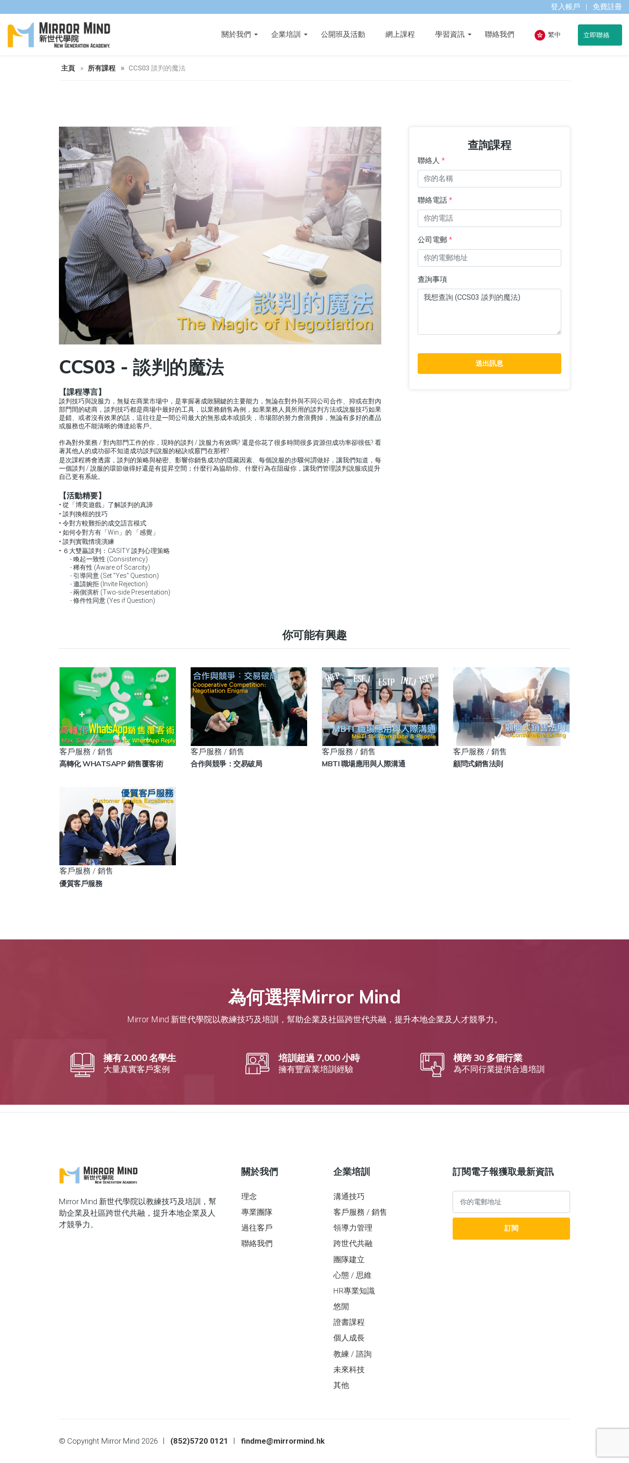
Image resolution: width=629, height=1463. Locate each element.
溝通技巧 (349, 1196)
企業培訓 (286, 34)
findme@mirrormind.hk (283, 1441)
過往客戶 (257, 1227)
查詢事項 (432, 279)
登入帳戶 (565, 6)
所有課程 (102, 68)
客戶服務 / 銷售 (360, 1212)
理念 (249, 1196)
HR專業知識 (354, 1290)
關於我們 (236, 34)
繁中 (554, 34)
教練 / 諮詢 (352, 1353)
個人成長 (349, 1337)
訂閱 (511, 1228)
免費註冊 (607, 6)
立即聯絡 (597, 35)
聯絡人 (431, 160)
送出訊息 (489, 363)
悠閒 (341, 1306)
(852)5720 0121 (199, 1441)
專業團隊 (257, 1212)
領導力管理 (353, 1227)
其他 (341, 1385)
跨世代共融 (353, 1243)
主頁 (68, 68)
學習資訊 (450, 34)
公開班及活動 (343, 34)
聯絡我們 (499, 34)
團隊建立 (349, 1259)
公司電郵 (435, 239)
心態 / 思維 (352, 1275)
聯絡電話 (435, 200)
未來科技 (349, 1369)
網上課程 (400, 34)
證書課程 (349, 1322)
